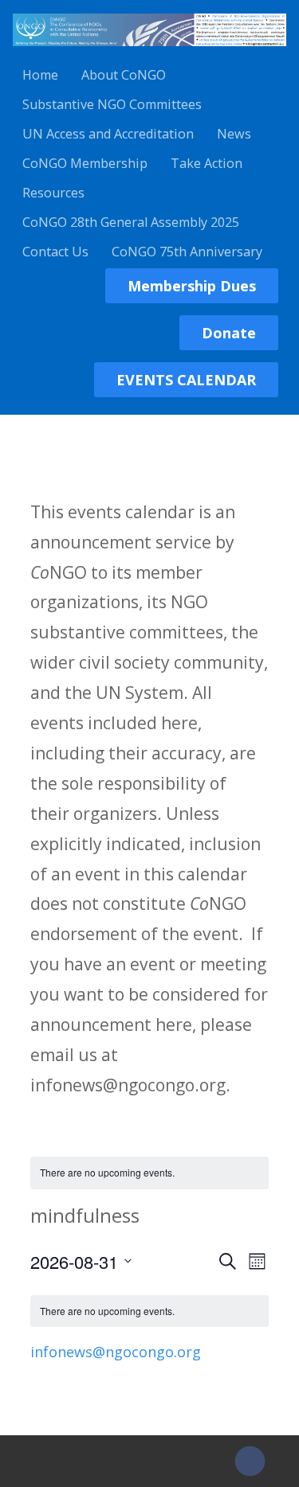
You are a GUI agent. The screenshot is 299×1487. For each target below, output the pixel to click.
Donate (229, 332)
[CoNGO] (149, 48)
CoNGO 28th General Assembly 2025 (130, 222)
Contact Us (55, 251)
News (234, 133)
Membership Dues (192, 285)
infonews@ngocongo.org (115, 1351)
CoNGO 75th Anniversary (187, 251)
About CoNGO (123, 75)
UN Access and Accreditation (108, 133)
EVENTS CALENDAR (186, 379)
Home (40, 75)
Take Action (206, 163)
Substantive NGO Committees (112, 104)
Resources (53, 192)
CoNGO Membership (85, 163)
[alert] (149, 1173)
